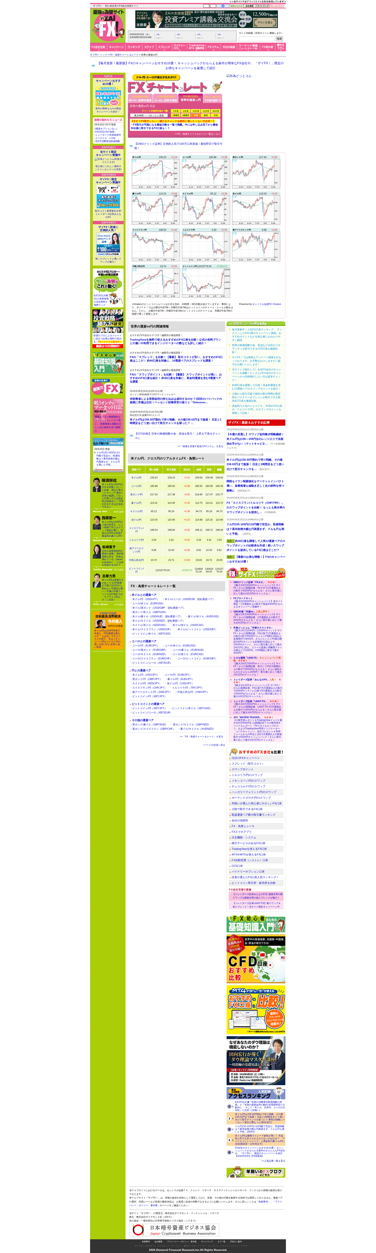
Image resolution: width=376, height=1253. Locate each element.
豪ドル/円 (136, 503)
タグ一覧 (221, 1241)
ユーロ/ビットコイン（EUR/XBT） (198, 658)
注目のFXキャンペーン (246, 757)
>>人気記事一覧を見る (273, 1161)
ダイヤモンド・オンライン (169, 1246)
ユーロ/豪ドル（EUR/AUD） (189, 649)
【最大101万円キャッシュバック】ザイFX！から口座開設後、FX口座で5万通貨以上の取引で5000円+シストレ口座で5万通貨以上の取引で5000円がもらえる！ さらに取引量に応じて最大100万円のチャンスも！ (257, 688)
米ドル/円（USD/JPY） (145, 599)
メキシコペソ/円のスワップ (248, 780)
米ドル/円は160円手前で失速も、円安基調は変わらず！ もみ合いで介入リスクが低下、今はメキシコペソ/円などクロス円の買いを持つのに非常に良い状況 (107, 638)
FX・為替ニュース (243, 826)
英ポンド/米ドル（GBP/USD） (150, 612)
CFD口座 (237, 865)
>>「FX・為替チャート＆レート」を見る (201, 736)
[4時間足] (185, 115)
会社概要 (158, 1241)
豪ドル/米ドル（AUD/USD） (204, 616)
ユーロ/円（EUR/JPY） (145, 645)
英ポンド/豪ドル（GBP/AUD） (150, 724)
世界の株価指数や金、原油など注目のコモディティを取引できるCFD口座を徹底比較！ (256, 349)
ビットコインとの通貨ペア (148, 703)
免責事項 (146, 1241)
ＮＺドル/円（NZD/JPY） (147, 683)
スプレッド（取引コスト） (248, 763)
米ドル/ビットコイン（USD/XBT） (198, 629)
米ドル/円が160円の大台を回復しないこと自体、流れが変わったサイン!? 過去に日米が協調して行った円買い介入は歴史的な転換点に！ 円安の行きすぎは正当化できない (113, 495)
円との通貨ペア (141, 670)
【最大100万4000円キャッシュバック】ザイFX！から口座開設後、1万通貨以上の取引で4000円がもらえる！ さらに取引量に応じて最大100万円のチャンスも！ (257, 617)
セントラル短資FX (262, 304)
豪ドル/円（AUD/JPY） (180, 679)
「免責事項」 (263, 1201)
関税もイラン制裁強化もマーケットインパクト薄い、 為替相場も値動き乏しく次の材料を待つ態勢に (108, 423)
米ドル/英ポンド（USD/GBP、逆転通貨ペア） (158, 607)
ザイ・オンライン (210, 1246)
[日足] (195, 115)
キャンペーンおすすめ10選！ (108, 82)
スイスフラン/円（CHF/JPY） (149, 687)
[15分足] (205, 111)
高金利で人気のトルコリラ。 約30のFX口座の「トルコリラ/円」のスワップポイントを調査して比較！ (257, 409)
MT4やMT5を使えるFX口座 (249, 854)
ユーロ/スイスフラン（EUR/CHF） (152, 658)
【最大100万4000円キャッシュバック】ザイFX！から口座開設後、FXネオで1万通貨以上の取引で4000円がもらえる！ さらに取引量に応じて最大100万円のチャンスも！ (257, 588)
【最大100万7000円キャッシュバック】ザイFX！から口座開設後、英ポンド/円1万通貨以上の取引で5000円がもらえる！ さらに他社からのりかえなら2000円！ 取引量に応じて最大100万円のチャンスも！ (257, 666)
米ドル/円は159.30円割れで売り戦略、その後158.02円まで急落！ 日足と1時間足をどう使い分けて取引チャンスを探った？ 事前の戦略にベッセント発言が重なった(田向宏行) (260, 1118)
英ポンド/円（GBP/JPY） (147, 679)
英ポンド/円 (136, 494)
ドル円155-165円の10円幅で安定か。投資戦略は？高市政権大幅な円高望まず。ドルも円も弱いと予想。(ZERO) (259, 1129)
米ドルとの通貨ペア (144, 594)
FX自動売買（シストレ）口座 (250, 860)
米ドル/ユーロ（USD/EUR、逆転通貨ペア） (190, 599)
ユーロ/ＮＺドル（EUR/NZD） (149, 654)
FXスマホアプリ (242, 831)
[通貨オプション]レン (106, 128)
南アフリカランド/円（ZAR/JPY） (152, 692)
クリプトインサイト (229, 1246)
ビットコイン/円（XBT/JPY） (149, 696)
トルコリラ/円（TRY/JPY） (188, 687)
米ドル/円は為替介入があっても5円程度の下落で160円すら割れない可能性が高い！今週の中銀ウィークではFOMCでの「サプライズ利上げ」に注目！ (113, 590)
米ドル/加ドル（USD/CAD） (189, 625)
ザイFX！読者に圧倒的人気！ (108, 228)
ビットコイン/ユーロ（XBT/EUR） (152, 662)
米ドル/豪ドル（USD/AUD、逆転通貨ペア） (157, 616)
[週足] (205, 115)
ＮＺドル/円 (136, 511)
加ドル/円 (136, 519)
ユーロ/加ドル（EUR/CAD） (189, 654)
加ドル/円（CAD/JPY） (180, 683)
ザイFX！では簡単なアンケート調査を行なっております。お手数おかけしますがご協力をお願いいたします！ (256, 361)
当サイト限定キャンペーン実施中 (108, 153)
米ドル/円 (136, 477)
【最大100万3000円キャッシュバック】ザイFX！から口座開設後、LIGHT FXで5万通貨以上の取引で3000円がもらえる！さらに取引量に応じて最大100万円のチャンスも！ (257, 707)
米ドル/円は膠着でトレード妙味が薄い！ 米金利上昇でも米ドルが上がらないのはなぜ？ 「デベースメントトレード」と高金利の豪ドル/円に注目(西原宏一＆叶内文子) (260, 1139)
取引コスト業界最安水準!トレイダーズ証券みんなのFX (108, 214)
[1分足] (175, 111)
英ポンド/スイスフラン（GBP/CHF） (153, 728)
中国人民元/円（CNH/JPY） (193, 692)
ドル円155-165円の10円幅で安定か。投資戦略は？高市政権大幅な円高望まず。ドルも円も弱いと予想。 (108, 458)
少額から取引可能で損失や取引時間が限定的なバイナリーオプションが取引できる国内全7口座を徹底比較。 (256, 397)
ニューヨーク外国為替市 (108, 135)
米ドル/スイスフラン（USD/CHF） (152, 629)
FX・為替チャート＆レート (124, 54)
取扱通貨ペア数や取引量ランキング (254, 814)
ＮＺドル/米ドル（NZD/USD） (149, 625)
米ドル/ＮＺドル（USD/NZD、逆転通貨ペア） (158, 620)
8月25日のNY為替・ (106, 131)
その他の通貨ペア (143, 720)
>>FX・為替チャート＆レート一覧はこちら (197, 134)
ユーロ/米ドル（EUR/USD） (148, 603)
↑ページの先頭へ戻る (214, 745)
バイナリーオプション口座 (248, 871)
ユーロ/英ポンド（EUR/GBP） (150, 649)
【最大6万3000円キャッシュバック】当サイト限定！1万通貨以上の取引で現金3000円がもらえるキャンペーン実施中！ (258, 602)
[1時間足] (175, 115)
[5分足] (185, 111)
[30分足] (215, 111)
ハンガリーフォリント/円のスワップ (254, 792)
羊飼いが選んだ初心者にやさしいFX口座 (257, 803)
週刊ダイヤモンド (191, 1246)
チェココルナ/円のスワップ (248, 786)
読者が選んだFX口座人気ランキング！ (255, 877)
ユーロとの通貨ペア (144, 641)
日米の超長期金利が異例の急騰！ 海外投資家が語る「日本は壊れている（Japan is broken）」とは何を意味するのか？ (113, 558)
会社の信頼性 (240, 820)
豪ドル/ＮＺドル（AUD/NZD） (197, 728)
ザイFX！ (245, 1246)
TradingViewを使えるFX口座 (249, 848)
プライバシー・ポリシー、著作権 (181, 1241)
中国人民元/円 (136, 560)
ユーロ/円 (136, 486)
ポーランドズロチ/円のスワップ (251, 797)
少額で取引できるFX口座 (247, 809)
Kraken (277, 304)
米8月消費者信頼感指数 (107, 141)
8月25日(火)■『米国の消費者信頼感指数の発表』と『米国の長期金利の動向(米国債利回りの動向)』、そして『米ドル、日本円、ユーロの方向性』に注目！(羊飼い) (260, 1106)
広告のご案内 (236, 1241)
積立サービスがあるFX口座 (248, 843)
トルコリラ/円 (136, 540)
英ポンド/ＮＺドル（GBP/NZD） (192, 724)
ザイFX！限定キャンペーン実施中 (108, 181)
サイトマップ (207, 1241)
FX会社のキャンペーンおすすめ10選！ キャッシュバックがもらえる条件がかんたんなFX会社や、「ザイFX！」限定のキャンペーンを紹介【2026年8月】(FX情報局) (260, 1151)
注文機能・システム (244, 837)
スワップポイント (243, 769)
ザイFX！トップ (98, 54)
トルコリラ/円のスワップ (247, 775)
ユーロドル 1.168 (105, 138)
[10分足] (195, 111)
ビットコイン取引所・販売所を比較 (254, 882)
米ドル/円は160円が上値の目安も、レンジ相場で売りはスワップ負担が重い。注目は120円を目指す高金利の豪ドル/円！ (113, 529)
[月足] (215, 115)
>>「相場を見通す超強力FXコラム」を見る (200, 446)
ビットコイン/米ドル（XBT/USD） (152, 633)
